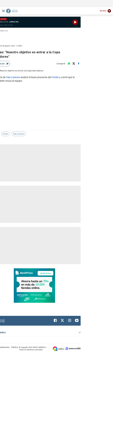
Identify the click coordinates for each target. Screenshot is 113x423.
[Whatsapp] (69, 63)
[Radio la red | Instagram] (69, 320)
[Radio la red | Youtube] (77, 320)
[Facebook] (78, 63)
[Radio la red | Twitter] (62, 320)
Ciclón (55, 77)
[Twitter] (73, 63)
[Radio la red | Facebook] (55, 320)
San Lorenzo (13, 77)
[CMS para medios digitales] (73, 349)
